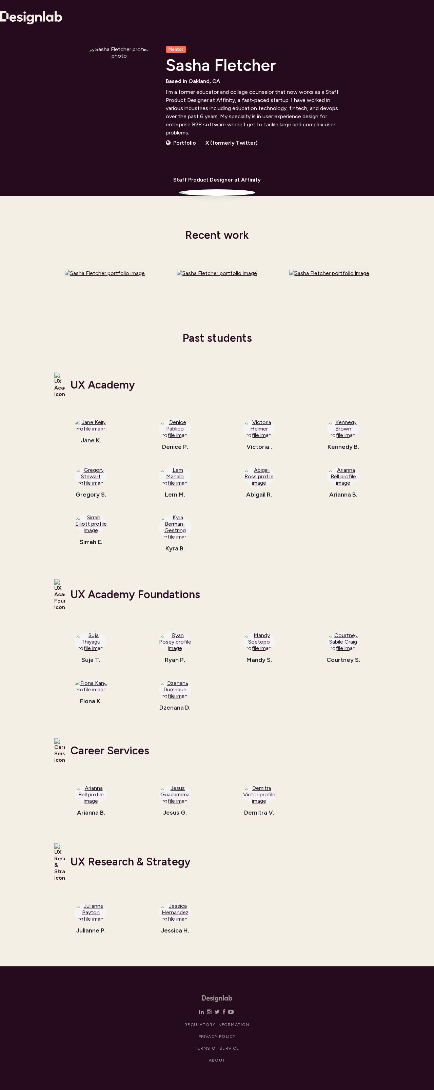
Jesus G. (175, 813)
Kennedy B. (343, 447)
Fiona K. (91, 701)
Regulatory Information (216, 1024)
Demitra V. (259, 813)
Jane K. (91, 440)
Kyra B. (175, 548)
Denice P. (175, 447)
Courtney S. (343, 660)
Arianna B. (343, 494)
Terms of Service (217, 1048)
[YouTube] (231, 1012)
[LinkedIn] (201, 1012)
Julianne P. (91, 930)
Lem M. (175, 494)
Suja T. (90, 660)
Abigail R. (259, 494)
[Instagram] (209, 1012)
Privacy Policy (217, 1036)
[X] (217, 1012)
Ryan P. (175, 660)
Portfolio (184, 143)
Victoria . (259, 447)
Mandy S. (259, 660)
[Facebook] (224, 1012)
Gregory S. (91, 494)
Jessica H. (175, 930)
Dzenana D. (175, 708)
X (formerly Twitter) (231, 143)
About (217, 1060)
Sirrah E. (91, 542)
